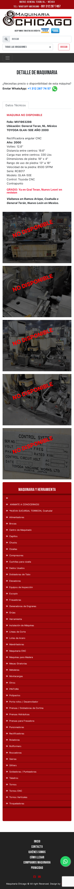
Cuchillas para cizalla (20, 562)
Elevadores (15, 581)
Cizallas (13, 549)
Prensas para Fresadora (21, 721)
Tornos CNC (15, 791)
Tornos (13, 784)
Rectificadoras (16, 733)
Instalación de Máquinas (21, 625)
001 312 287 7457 (51, 6)
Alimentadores (16, 517)
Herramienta (15, 619)
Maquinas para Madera (21, 657)
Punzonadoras (16, 727)
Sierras (13, 759)
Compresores (16, 555)
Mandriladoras (16, 644)
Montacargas (16, 676)
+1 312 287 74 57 (39, 88)
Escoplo (13, 593)
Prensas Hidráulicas (19, 714)
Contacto (37, 847)
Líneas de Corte (17, 631)
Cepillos (13, 536)
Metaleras (14, 670)
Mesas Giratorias (18, 663)
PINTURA (14, 689)
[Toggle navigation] (7, 57)
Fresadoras (15, 600)
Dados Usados (17, 568)
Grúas (12, 612)
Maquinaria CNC (17, 651)
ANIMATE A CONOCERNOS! (24, 504)
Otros (12, 682)
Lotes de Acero (17, 638)
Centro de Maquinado (20, 530)
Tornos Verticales (18, 797)
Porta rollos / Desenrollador (23, 701)
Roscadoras (15, 752)
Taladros (13, 778)
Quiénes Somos (37, 852)
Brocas (13, 523)
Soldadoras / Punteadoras (22, 771)
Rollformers (15, 746)
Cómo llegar (37, 857)
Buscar (63, 47)
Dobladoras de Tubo (19, 574)
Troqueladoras (16, 803)
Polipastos (14, 695)
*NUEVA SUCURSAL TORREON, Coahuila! (30, 511)
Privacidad (37, 868)
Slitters (13, 765)
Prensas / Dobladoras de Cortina (26, 708)
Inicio (37, 841)
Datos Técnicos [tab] (16, 105)
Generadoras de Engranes (22, 606)
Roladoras (14, 740)
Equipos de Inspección (21, 587)
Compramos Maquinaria (37, 863)
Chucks (13, 542)
